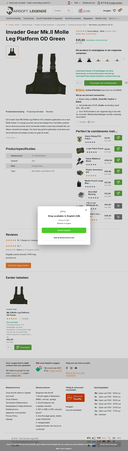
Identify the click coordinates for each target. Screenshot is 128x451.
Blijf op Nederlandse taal (64, 238)
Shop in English (64, 230)
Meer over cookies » (64, 449)
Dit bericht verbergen (108, 444)
